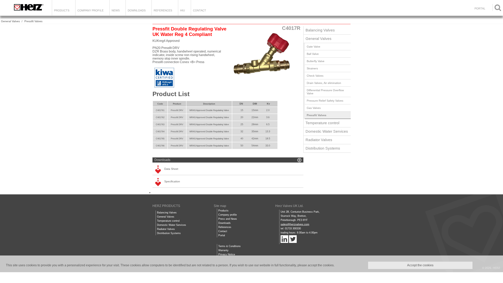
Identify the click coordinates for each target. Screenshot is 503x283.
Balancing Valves (320, 30)
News (116, 10)
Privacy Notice (226, 254)
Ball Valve (313, 53)
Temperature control (322, 123)
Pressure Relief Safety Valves (325, 100)
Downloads (137, 10)
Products (61, 10)
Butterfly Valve (315, 61)
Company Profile (90, 10)
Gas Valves (314, 107)
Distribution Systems (323, 148)
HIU (182, 10)
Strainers (312, 68)
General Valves (10, 21)
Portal (221, 235)
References (163, 10)
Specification (172, 181)
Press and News (227, 218)
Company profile (227, 214)
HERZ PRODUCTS (166, 206)
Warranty (223, 250)
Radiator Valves (319, 140)
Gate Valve (313, 46)
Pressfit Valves (33, 21)
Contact (199, 10)
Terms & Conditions (229, 246)
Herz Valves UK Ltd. (289, 206)
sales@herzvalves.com (295, 224)
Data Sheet (171, 168)
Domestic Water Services (327, 131)
